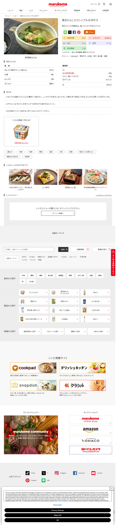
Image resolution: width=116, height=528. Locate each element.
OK (58, 520)
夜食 (71, 152)
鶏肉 (40, 275)
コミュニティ (43, 10)
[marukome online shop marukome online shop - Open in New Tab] (90, 420)
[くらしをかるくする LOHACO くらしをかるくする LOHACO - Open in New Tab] (90, 440)
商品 (21, 10)
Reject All (57, 515)
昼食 (50, 152)
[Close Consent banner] (112, 488)
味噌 (20, 152)
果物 (99, 275)
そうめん (32, 257)
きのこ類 (81, 275)
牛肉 (23, 275)
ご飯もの (9, 152)
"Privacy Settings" (62, 500)
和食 (30, 152)
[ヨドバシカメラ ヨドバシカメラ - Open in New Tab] (90, 450)
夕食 (61, 152)
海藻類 (60, 275)
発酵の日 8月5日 (12, 156)
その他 (89, 56)
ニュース (10, 10)
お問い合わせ (91, 10)
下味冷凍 (83, 257)
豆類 (91, 275)
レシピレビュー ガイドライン (104, 195)
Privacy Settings (57, 510)
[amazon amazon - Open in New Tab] (90, 430)
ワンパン (33, 260)
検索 (110, 4)
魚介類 (100, 56)
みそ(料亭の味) (68, 73)
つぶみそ (64, 257)
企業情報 (105, 10)
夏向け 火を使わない (86, 152)
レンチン (24, 260)
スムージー (73, 257)
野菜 (105, 56)
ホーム (7, 16)
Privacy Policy (57, 505)
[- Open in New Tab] (103, 4)
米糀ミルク (41, 257)
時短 (39, 260)
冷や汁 (24, 257)
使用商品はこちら (31, 57)
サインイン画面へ (58, 213)
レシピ (31, 10)
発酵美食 (77, 10)
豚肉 (32, 275)
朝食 (40, 152)
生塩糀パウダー (53, 257)
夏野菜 (27, 156)
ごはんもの (74, 56)
